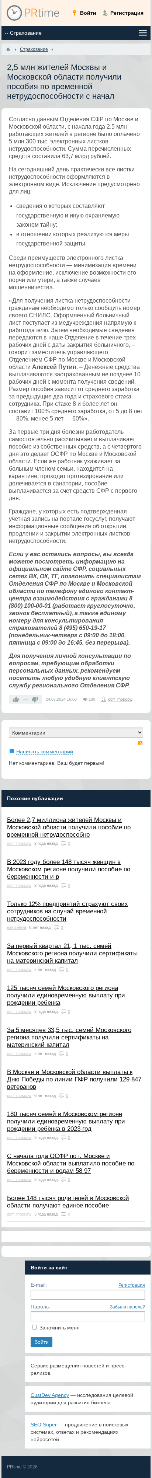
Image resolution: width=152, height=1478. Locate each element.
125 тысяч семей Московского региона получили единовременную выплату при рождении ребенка (66, 995)
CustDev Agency (50, 1395)
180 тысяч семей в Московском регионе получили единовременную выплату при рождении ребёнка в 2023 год (66, 1121)
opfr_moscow (120, 699)
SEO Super (44, 1425)
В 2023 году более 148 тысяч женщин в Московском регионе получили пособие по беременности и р (68, 869)
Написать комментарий (44, 751)
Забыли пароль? (127, 1307)
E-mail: (39, 1285)
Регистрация (131, 1285)
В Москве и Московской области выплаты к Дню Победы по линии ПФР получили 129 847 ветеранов (74, 1079)
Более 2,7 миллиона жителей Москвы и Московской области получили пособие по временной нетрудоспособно (69, 827)
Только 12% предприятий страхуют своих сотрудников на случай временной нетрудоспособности (67, 911)
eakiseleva (16, 927)
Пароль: (40, 1307)
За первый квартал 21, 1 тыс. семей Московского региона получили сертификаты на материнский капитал (72, 953)
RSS (140, 743)
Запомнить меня (59, 1328)
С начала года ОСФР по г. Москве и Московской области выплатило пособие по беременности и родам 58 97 (70, 1163)
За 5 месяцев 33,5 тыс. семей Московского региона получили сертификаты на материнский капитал (69, 1037)
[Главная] (8, 49)
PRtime (14, 1467)
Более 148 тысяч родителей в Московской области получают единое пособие (68, 1202)
